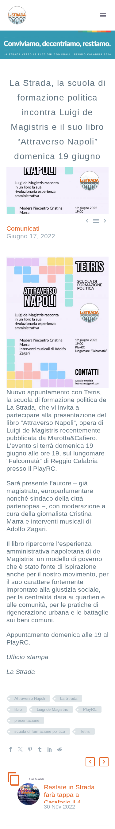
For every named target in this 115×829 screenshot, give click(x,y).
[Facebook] (10, 749)
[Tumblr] (39, 749)
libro (18, 709)
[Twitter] (20, 749)
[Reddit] (59, 749)
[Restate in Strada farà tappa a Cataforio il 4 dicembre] (30, 796)
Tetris (85, 731)
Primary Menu (103, 15)
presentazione (26, 720)
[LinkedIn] (49, 749)
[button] (90, 761)
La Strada (68, 698)
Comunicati (23, 228)
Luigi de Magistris (52, 709)
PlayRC (90, 709)
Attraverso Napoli (29, 698)
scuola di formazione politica (39, 731)
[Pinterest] (30, 749)
